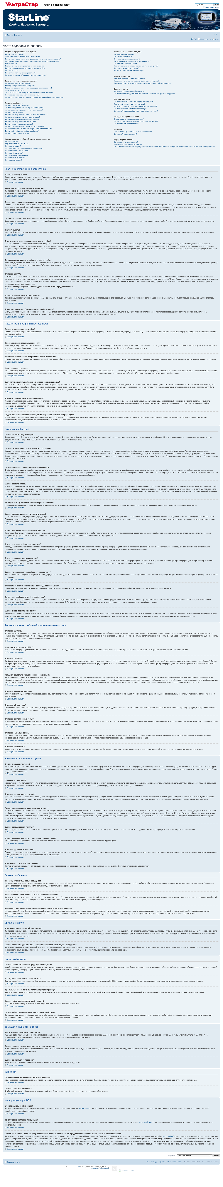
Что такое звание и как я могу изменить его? (22, 95)
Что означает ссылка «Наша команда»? (129, 70)
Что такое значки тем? (13, 160)
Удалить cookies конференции (170, 1162)
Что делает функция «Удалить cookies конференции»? (26, 75)
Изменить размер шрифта (216, 34)
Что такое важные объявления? (17, 151)
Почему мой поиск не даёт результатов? (129, 104)
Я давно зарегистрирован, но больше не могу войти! (25, 68)
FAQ (195, 39)
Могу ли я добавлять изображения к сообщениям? (24, 148)
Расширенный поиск (211, 7)
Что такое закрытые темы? (15, 158)
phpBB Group (84, 1108)
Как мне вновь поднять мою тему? (18, 133)
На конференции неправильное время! (20, 86)
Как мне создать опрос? (14, 112)
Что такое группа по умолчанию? (126, 68)
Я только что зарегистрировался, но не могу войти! (24, 66)
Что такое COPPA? (12, 70)
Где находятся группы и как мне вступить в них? (132, 61)
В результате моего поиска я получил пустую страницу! (135, 106)
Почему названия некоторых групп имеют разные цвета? (136, 66)
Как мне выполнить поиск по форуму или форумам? (134, 101)
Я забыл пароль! (11, 63)
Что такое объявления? (14, 153)
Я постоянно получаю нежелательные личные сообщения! (136, 81)
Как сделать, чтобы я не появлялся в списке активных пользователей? (32, 61)
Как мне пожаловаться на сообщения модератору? (24, 126)
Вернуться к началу (15, 182)
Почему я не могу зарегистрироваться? (20, 73)
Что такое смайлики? (13, 146)
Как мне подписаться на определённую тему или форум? (136, 121)
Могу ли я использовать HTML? (17, 144)
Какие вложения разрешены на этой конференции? (133, 131)
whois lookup (167, 1136)
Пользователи (205, 39)
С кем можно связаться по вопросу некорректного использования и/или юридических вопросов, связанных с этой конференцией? (164, 147)
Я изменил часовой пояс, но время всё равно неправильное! (28, 88)
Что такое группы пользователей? (127, 59)
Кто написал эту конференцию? (126, 142)
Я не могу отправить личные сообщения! (129, 78)
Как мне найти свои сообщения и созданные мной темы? (136, 111)
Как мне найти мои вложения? (125, 134)
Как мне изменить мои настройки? (18, 83)
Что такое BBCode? (12, 141)
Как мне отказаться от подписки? (126, 124)
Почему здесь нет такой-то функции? (128, 144)
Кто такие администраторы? (124, 54)
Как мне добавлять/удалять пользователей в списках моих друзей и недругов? (144, 94)
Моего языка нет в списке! (15, 90)
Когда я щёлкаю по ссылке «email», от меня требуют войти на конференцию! (34, 97)
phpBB (77, 1167)
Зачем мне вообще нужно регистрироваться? (22, 56)
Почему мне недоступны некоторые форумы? (22, 119)
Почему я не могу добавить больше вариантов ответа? (26, 114)
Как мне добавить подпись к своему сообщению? (24, 110)
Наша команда (151, 1162)
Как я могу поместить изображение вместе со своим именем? (29, 92)
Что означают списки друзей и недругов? (129, 91)
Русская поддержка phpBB (99, 1168)
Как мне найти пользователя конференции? (130, 109)
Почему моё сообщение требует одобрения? (22, 131)
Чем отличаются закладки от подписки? (129, 119)
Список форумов (14, 35)
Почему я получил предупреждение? (19, 124)
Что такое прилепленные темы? (17, 155)
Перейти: (171, 1155)
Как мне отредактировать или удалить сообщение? (24, 108)
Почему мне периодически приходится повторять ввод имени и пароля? (33, 59)
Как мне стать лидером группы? (126, 63)
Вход (216, 39)
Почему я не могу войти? (14, 54)
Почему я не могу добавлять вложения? (20, 121)
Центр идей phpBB (146, 1122)
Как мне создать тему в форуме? (17, 105)
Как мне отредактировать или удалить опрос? (22, 117)
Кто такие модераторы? (123, 56)
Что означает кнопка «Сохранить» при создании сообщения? (28, 129)
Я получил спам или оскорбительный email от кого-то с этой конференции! (142, 83)
